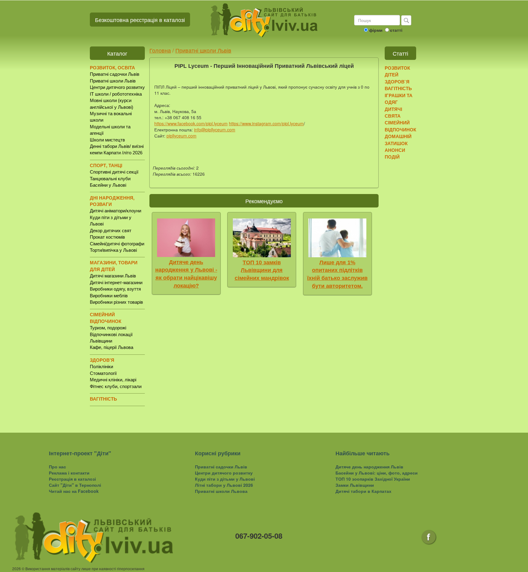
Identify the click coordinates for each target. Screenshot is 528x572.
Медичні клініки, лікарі (113, 379)
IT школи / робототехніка (116, 94)
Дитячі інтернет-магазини (116, 282)
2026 (16, 568)
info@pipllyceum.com (214, 130)
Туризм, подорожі (108, 327)
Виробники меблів (109, 295)
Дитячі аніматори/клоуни (115, 210)
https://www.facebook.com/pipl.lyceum (191, 123)
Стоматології (103, 373)
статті (396, 30)
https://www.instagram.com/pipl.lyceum (266, 123)
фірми (376, 30)
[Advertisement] (408, 258)
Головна (160, 50)
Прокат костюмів (107, 237)
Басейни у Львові (108, 185)
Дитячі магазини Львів (113, 275)
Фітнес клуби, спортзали (115, 386)
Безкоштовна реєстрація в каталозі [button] (140, 20)
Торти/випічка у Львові (113, 250)
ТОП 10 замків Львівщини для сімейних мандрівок (262, 270)
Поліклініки (101, 366)
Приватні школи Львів (113, 80)
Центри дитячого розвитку (117, 87)
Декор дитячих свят (110, 230)
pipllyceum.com (181, 136)
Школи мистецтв (107, 139)
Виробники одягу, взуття (115, 289)
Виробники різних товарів (116, 302)
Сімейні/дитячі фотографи (117, 243)
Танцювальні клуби (110, 178)
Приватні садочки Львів (114, 74)
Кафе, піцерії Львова (111, 347)
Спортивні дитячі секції (114, 171)
